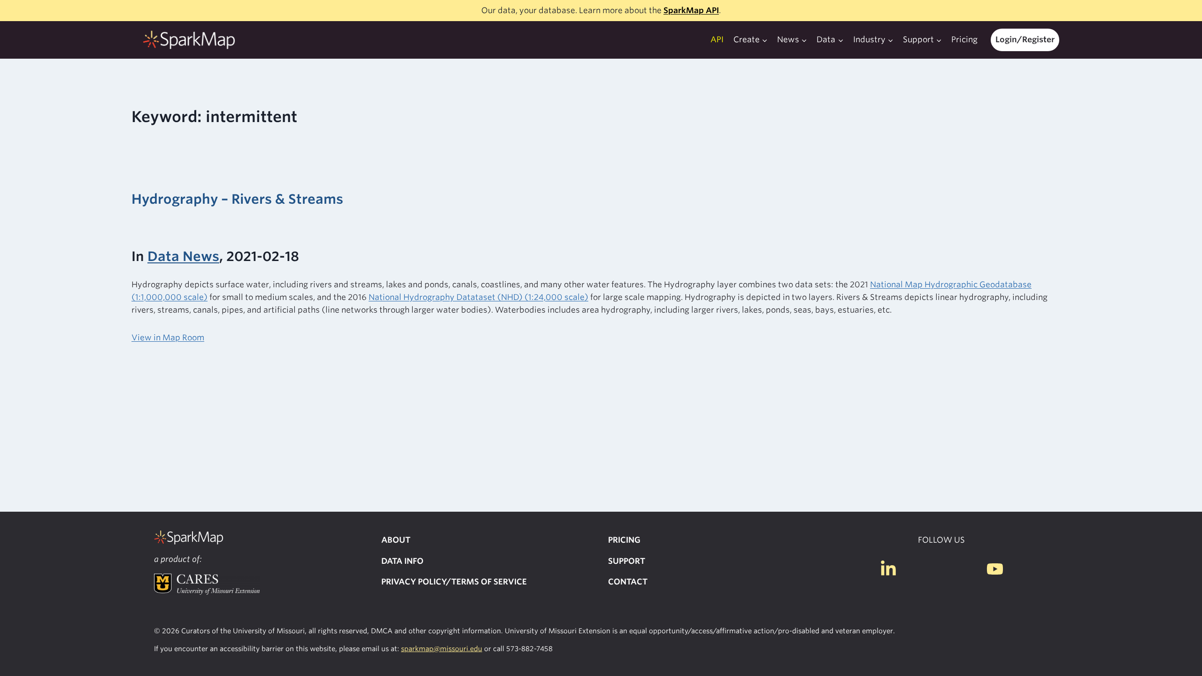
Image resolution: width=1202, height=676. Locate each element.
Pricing (964, 39)
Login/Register (1025, 39)
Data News (183, 256)
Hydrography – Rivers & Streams (237, 199)
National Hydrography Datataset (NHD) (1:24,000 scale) (478, 297)
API (717, 39)
